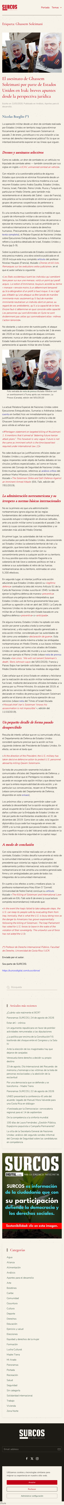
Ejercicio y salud (15, 1329)
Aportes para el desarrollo (20, 1277)
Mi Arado (11, 1359)
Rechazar (32, 1489)
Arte (9, 1283)
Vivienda (11, 1406)
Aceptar (32, 1482)
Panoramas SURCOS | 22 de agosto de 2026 (30, 1091)
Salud (10, 1380)
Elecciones (12, 1334)
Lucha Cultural (14, 1349)
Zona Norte (12, 1411)
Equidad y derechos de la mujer (23, 1339)
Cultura (10, 1308)
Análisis (39, 103)
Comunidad (13, 1298)
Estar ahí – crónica (16, 1023)
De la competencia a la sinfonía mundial (27, 1117)
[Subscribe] (59, 1449)
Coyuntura (12, 1303)
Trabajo (10, 1400)
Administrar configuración (32, 1496)
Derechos (12, 1318)
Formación (12, 1344)
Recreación (12, 1375)
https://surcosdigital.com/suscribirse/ (21, 970)
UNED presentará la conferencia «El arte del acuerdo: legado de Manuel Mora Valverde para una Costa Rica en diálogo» (31, 1100)
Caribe (10, 1293)
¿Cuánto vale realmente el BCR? (23, 1012)
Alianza (11, 1262)
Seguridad (12, 1385)
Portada (45, 7)
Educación (12, 1324)
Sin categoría (13, 1390)
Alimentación (14, 1267)
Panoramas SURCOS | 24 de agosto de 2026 (30, 1017)
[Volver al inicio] (9, 7)
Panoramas (12, 1365)
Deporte (11, 1313)
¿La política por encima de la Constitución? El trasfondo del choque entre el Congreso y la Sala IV (32, 1040)
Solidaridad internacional (20, 1395)
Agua (9, 1257)
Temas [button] (55, 7)
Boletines (12, 1288)
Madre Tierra (13, 1354)
